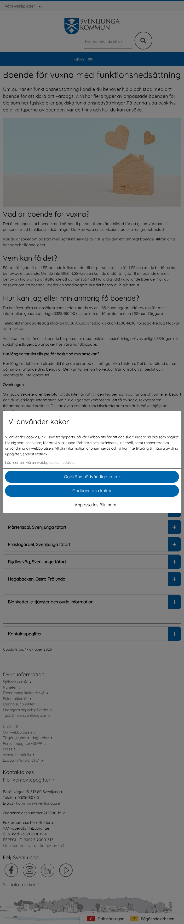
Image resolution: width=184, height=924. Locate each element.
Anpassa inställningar (96, 505)
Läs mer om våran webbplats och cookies (40, 462)
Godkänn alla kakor (92, 490)
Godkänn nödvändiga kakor (92, 476)
